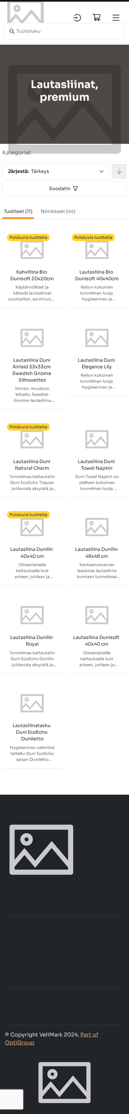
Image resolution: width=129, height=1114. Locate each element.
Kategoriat (16, 152)
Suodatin (59, 188)
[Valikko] (116, 18)
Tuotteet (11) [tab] (18, 211)
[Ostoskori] (97, 17)
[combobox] (55, 171)
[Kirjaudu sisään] (77, 18)
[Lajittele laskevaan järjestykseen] (119, 171)
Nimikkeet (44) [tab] (58, 211)
